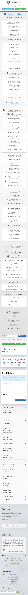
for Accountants (6, 467)
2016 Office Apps (15, 226)
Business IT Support (15, 73)
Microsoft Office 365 (14, 204)
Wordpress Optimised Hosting (14, 177)
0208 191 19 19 (15, 574)
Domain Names (14, 137)
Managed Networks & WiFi (15, 289)
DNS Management (14, 160)
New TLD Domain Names (14, 150)
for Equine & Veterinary (7, 476)
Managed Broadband (15, 286)
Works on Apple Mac (14, 230)
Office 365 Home (14, 213)
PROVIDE (3, 512)
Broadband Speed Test (14, 298)
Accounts (18, 588)
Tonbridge (23, 525)
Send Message (19, 400)
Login (14, 316)
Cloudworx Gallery (15, 132)
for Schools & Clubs (7, 490)
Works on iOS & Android (14, 235)
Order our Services (14, 320)
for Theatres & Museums (7, 492)
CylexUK (17, 565)
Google (6, 565)
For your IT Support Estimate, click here (14, 343)
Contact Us (14, 324)
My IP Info (14, 301)
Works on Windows (14, 239)
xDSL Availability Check (14, 305)
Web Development (15, 114)
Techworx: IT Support (15, 14)
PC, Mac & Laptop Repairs (14, 26)
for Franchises (5, 478)
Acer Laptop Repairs (14, 44)
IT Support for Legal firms (11, 349)
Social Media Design (14, 127)
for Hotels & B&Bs (6, 483)
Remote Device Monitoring (14, 274)
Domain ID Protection (14, 155)
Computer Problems (14, 22)
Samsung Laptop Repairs (14, 61)
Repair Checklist (7, 499)
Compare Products (14, 221)
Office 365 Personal (14, 208)
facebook (10, 565)
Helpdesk (17, 590)
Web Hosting (14, 164)
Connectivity (15, 282)
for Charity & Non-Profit (7, 474)
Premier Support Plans (14, 85)
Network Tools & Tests (15, 294)
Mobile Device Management (14, 277)
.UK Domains (14, 141)
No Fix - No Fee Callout (8, 496)
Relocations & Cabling (14, 97)
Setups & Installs (14, 34)
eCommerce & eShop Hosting (15, 181)
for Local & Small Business (8, 488)
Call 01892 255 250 (21, 9)
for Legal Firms (6, 485)
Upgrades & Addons (14, 30)
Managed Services (15, 252)
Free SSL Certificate (14, 185)
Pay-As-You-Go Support (14, 81)
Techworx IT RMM (14, 256)
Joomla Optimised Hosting (14, 173)
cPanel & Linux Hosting (14, 168)
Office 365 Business (14, 217)
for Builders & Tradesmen (8, 469)
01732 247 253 (16, 576)
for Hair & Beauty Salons (7, 481)
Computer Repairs (14, 40)
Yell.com (14, 565)
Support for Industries (15, 102)
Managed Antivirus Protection (15, 260)
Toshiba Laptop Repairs (14, 68)
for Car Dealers (6, 471)
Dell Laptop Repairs (14, 51)
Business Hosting (14, 191)
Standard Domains (14, 146)
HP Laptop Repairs (14, 54)
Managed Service (14, 90)
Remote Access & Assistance (15, 271)
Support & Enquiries (8, 9)
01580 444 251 (16, 579)
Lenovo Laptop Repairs (14, 58)
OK (18, 591)
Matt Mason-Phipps (5, 519)
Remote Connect (15, 329)
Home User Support (15, 18)
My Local (22, 565)
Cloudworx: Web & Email (15, 110)
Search (3, 335)
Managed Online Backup (15, 267)
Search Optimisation (14, 123)
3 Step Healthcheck (14, 94)
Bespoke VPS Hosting (14, 199)
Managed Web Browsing (15, 264)
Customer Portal (15, 312)
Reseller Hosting (14, 195)
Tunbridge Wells (15, 525)
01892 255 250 (17, 577)
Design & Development (14, 118)
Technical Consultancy (14, 77)
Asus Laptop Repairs (14, 47)
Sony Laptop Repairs (14, 65)
